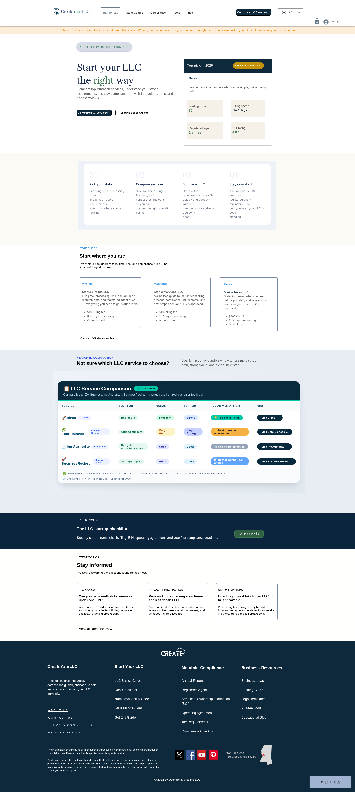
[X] (179, 755)
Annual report (96, 320)
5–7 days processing (172, 316)
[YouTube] (201, 755)
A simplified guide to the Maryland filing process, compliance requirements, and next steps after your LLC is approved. (179, 300)
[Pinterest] (213, 755)
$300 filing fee (238, 316)
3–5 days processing (100, 316)
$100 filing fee (96, 312)
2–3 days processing (242, 320)
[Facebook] (190, 755)
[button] (317, 21)
